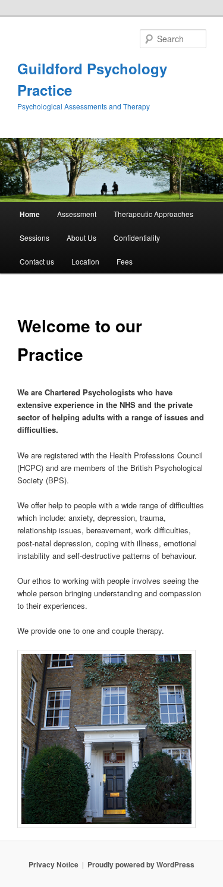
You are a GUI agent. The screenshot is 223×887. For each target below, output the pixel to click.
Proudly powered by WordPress (140, 864)
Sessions (34, 237)
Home (30, 214)
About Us (81, 237)
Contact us (37, 261)
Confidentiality (137, 237)
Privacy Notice (53, 864)
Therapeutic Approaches (153, 214)
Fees (125, 261)
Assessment (76, 214)
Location (85, 261)
